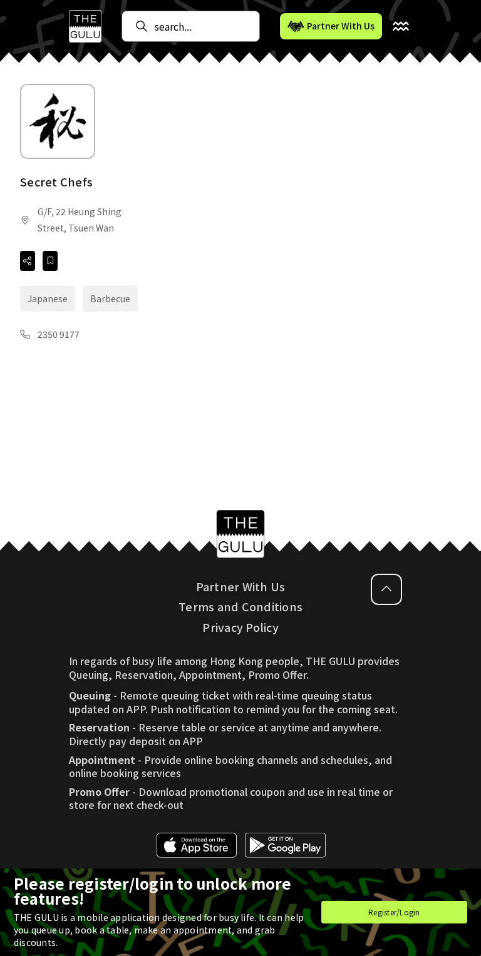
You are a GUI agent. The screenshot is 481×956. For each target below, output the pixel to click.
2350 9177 (59, 334)
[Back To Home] (85, 26)
